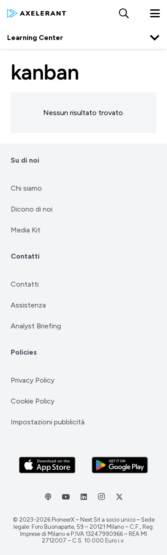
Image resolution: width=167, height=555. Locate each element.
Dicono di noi (32, 209)
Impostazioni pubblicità (48, 422)
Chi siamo (26, 188)
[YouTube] (66, 497)
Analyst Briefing (36, 326)
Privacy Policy (32, 380)
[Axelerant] (36, 13)
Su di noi (25, 160)
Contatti (25, 256)
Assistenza (28, 305)
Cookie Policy (32, 401)
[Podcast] (48, 497)
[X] (119, 497)
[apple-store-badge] (47, 465)
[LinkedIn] (84, 497)
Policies (24, 352)
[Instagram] (101, 497)
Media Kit (26, 230)
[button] (123, 13)
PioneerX (63, 519)
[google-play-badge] (120, 465)
